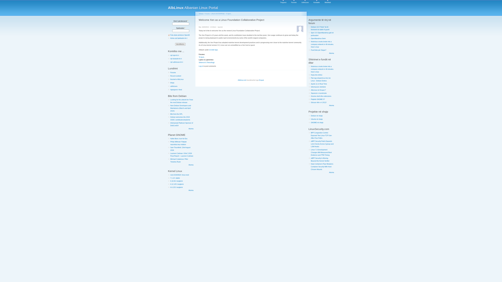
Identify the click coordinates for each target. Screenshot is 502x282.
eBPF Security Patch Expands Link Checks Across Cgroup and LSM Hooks (322, 144)
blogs (172, 83)
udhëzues (173, 86)
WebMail (328, 2)
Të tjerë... (229, 13)
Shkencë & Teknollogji (207, 62)
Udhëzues (305, 2)
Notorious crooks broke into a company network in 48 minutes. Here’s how (322, 44)
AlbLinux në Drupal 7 (318, 90)
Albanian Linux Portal (193, 8)
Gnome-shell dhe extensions (321, 96)
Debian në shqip (317, 116)
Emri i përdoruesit (181, 21)
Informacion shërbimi (318, 87)
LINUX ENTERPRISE (218, 13)
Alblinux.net (242, 80)
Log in (201, 66)
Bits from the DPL (176, 114)
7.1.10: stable (175, 178)
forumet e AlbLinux (177, 79)
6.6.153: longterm (176, 187)
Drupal (261, 80)
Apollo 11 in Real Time (319, 84)
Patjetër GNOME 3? (318, 99)
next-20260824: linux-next (179, 175)
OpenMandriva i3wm (318, 38)
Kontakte (316, 2)
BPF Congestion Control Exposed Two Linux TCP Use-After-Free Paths (321, 135)
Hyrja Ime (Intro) (316, 75)
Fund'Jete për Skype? (318, 50)
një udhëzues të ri (176, 62)
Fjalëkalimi (180, 28)
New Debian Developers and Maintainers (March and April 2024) (180, 108)
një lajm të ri (174, 55)
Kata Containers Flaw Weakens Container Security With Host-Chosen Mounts (322, 166)
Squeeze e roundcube (319, 93)
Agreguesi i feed (176, 90)
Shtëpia (201, 13)
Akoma (191, 129)
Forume (294, 2)
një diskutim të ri (176, 59)
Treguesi (283, 2)
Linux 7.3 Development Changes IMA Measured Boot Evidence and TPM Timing (321, 152)
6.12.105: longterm (177, 184)
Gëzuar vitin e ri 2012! (318, 102)
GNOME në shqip (317, 123)
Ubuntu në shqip (317, 119)
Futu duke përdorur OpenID (180, 35)
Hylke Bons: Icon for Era (178, 139)
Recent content (175, 76)
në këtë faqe (213, 50)
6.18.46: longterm (176, 181)
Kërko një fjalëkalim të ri (178, 38)
